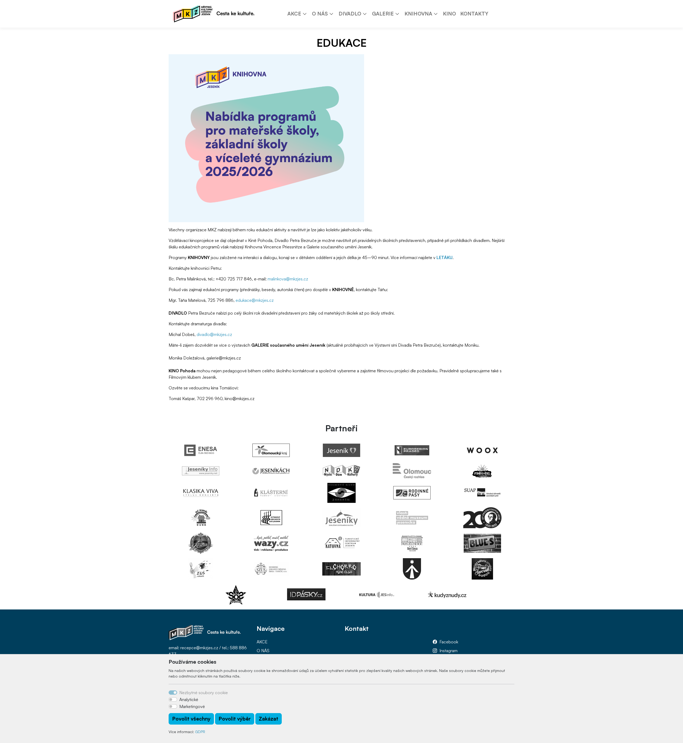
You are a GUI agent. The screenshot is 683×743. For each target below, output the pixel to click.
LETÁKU (444, 257)
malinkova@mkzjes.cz (288, 278)
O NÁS (263, 650)
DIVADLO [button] (350, 13)
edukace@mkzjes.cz (255, 300)
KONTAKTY (474, 13)
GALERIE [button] (383, 13)
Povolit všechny (191, 718)
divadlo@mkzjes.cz (215, 334)
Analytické (188, 699)
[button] (306, 13)
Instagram (448, 650)
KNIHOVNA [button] (418, 13)
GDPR (200, 731)
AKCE (262, 641)
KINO (449, 13)
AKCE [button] (294, 13)
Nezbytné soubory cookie (203, 692)
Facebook (448, 641)
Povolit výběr (235, 718)
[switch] (173, 699)
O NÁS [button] (320, 13)
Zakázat (268, 718)
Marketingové (192, 706)
